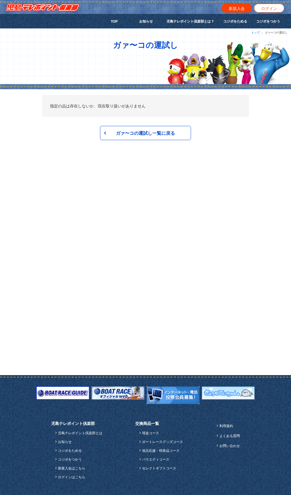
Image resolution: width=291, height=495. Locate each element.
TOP (114, 21)
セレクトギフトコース (159, 467)
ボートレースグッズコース (162, 441)
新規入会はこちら (71, 467)
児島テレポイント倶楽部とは (80, 432)
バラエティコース (155, 459)
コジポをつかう (268, 21)
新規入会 (237, 8)
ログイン (269, 8)
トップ (255, 32)
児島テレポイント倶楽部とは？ (190, 21)
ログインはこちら (71, 476)
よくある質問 (229, 435)
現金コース (150, 432)
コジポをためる (235, 21)
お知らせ (146, 21)
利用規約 (226, 425)
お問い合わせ (229, 445)
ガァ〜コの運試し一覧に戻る (145, 133)
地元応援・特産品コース (161, 450)
